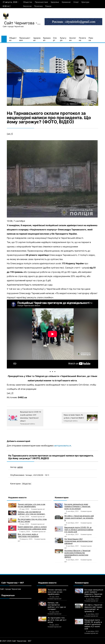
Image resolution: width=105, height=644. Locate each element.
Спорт (76, 2)
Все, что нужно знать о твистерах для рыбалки (28, 535)
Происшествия (41, 2)
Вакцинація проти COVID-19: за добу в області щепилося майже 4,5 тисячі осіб (78, 529)
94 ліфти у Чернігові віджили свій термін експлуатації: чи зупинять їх (79, 518)
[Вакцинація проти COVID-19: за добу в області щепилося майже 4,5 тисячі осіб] (59, 529)
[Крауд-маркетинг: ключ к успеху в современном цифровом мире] (12, 528)
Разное (48, 6)
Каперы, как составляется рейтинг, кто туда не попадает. (31, 513)
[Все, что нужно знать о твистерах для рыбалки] (12, 536)
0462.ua (22, 397)
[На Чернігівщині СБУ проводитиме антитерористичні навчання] (59, 540)
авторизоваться (62, 445)
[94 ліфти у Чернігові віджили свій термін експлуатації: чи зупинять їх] (59, 517)
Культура (85, 2)
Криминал (66, 2)
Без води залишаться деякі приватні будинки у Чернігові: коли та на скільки (77, 506)
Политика (38, 6)
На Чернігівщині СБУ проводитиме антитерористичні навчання (78, 541)
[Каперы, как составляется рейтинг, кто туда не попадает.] (12, 513)
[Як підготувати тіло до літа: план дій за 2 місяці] (12, 520)
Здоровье (55, 2)
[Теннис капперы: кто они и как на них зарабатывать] (12, 505)
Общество (27, 2)
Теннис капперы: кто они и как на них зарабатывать (31, 505)
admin (20, 467)
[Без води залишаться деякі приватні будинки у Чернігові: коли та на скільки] (59, 505)
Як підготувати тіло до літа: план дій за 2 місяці (32, 520)
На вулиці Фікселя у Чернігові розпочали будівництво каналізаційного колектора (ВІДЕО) (77, 553)
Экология (27, 6)
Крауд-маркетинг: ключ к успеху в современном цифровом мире (32, 528)
